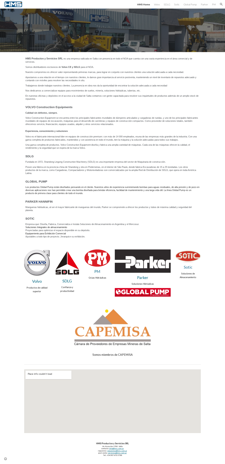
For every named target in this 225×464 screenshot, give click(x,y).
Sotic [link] (177, 4)
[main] (112, 149)
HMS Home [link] (143, 4)
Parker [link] (204, 4)
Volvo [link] (157, 4)
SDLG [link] (167, 4)
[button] (221, 4)
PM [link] (214, 4)
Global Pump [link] (190, 4)
